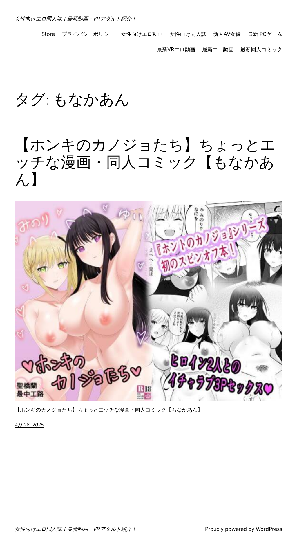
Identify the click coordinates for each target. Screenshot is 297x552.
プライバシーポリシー (88, 34)
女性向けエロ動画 (142, 34)
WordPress (269, 529)
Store (48, 34)
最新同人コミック (261, 49)
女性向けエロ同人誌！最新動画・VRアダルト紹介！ (76, 19)
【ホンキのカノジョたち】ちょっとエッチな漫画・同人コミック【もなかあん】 (145, 162)
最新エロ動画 (217, 49)
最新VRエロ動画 (176, 49)
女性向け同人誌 (188, 34)
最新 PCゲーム (265, 34)
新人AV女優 (227, 34)
